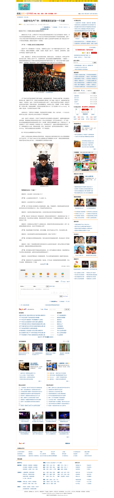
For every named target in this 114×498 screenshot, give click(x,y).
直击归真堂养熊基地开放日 (52, 305)
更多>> (68, 437)
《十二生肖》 (77, 103)
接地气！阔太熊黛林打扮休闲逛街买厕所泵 (30, 401)
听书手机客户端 (93, 269)
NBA (62, 465)
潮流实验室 (31, 472)
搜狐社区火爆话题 (78, 174)
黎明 (75, 117)
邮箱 (51, 479)
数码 (48, 476)
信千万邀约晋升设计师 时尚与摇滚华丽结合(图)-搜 (32, 326)
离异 (79, 117)
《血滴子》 (76, 101)
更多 (68, 281)
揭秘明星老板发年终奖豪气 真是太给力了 (84, 186)
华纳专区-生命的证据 (92, 211)
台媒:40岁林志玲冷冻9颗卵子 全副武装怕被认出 (59, 403)
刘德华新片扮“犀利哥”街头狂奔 (55, 389)
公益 (51, 465)
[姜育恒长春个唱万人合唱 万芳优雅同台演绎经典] (51, 415)
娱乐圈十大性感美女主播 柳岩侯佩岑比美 (84, 188)
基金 (54, 467)
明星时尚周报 (31, 474)
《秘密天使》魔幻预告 (91, 22)
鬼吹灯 (94, 272)
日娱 (36, 483)
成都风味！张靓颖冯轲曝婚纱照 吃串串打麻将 (31, 399)
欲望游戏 (82, 274)
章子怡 (87, 119)
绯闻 (91, 119)
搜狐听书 (76, 259)
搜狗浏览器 (78, 479)
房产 (71, 1)
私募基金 (53, 453)
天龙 (44, 481)
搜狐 (25, 1)
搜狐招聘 (42, 491)
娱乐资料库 (77, 90)
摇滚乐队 (59, 321)
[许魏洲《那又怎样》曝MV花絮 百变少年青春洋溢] (37, 415)
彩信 (58, 481)
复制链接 (55, 27)
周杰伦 (95, 13)
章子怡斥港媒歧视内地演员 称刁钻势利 (57, 395)
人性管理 (94, 278)
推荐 (76, 278)
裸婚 (88, 274)
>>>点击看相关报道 (48, 92)
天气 (48, 474)
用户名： (22, 286)
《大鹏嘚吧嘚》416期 (63, 363)
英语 (68, 472)
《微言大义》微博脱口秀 (87, 65)
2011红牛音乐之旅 (83, 67)
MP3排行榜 (89, 472)
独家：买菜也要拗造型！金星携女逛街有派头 (31, 389)
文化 (59, 474)
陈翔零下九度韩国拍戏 (89, 134)
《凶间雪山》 (77, 99)
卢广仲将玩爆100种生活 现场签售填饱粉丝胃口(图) (32, 324)
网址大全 (78, 476)
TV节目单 (78, 481)
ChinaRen (28, 1)
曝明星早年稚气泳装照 (91, 255)
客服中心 (51, 491)
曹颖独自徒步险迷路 (89, 136)
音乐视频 (50, 13)
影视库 (28, 486)
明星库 (24, 486)
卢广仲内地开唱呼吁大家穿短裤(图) (28, 328)
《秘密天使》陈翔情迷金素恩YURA (28, 373)
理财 (51, 467)
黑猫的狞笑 (79, 276)
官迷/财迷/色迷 (85, 269)
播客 (80, 1)
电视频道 (35, 465)
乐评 (55, 13)
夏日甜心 (31, 451)
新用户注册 (51, 286)
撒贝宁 (95, 119)
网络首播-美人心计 (79, 208)
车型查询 (89, 479)
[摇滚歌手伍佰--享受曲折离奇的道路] (51, 347)
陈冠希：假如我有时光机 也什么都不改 (57, 405)
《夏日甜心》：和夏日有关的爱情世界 (57, 379)
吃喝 (54, 474)
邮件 (83, 1)
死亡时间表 (93, 276)
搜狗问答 (76, 221)
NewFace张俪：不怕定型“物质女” (27, 375)
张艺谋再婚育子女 (92, 24)
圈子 (48, 479)
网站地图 (78, 491)
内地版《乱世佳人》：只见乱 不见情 (82, 57)
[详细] (39, 368)
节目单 (37, 486)
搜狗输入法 (78, 465)
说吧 (55, 483)
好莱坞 (29, 481)
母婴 (48, 472)
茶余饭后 (76, 234)
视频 (77, 1)
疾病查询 (78, 474)
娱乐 (58, 1)
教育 (59, 472)
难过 (33, 276)
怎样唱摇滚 (60, 326)
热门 (76, 272)
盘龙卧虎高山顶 (91, 215)
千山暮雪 (77, 67)
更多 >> (40, 381)
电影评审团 (25, 476)
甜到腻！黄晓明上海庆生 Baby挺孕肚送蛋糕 (30, 405)
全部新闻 (83, 491)
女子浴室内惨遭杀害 (91, 208)
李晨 (87, 117)
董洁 (78, 114)
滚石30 (83, 13)
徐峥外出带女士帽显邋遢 (80, 28)
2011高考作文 (65, 455)
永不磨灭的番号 (20, 451)
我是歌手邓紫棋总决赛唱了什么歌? (82, 230)
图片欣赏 (89, 474)
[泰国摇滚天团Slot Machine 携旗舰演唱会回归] (64, 415)
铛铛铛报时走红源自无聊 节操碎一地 (82, 55)
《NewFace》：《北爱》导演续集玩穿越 (58, 377)
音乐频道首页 (20, 17)
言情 (76, 274)
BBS (92, 1)
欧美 (42, 13)
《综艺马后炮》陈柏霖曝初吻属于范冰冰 (58, 375)
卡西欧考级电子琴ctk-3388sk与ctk (82, 224)
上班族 (63, 451)
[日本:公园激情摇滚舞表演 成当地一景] (37, 347)
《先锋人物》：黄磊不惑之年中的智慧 (57, 373)
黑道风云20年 (90, 272)
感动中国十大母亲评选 (34, 455)
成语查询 (78, 469)
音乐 (65, 467)
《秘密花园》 (77, 95)
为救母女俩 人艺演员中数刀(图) (55, 391)
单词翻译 (89, 476)
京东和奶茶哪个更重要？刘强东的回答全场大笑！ (32, 391)
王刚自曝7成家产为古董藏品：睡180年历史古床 (59, 401)
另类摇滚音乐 (60, 328)
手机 (51, 476)
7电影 (76, 69)
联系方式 (56, 491)
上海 (54, 479)
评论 (54, 465)
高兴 (26, 276)
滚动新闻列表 (26, 488)
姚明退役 (31, 453)
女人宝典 (89, 481)
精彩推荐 (76, 72)
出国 (62, 472)
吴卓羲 (82, 119)
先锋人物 (29, 478)
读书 (62, 474)
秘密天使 (85, 38)
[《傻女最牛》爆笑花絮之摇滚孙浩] (64, 347)
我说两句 (96, 1)
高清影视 (25, 469)
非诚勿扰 (75, 453)
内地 (35, 13)
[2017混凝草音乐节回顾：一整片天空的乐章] (24, 415)
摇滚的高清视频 (61, 317)
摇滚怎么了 (60, 324)
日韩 (46, 13)
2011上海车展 (43, 453)
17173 (32, 1)
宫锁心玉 (78, 213)
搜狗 (41, 1)
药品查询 (89, 467)
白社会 (64, 281)
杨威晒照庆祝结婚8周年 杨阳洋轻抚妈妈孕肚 (30, 393)
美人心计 (82, 213)
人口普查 (87, 453)
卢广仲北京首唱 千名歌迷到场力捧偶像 (29, 317)
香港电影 (34, 481)
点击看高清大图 (44, 29)
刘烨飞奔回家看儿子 (79, 134)
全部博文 (88, 491)
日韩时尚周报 (23, 379)
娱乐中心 (19, 462)
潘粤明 (92, 114)
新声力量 (92, 13)
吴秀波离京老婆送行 (90, 28)
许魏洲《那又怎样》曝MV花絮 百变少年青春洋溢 (37, 421)
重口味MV (87, 13)
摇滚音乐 (59, 319)
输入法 (48, 483)
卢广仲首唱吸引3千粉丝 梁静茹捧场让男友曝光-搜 (32, 335)
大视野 (29, 469)
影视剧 (65, 469)
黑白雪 (78, 274)
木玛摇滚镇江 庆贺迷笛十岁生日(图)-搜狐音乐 (31, 330)
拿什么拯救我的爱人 (92, 217)
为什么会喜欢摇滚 (61, 330)
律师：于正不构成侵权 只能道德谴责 (56, 397)
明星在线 (25, 474)
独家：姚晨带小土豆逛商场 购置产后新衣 (30, 397)
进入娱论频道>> (93, 47)
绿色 (68, 474)
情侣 (91, 117)
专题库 (32, 486)
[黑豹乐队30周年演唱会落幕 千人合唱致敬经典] (51, 427)
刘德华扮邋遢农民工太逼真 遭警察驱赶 (57, 393)
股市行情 (78, 472)
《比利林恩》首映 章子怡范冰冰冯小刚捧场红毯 (31, 387)
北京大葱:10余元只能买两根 (88, 146)
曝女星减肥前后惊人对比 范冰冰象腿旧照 (84, 192)
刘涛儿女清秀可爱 (89, 176)
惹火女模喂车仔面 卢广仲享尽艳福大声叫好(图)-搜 (32, 332)
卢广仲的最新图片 (61, 315)
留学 (65, 472)
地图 (52, 483)
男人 (54, 476)
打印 (61, 27)
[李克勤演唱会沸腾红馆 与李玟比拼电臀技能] (24, 427)
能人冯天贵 (78, 217)
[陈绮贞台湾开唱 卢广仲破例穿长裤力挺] (24, 347)
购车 (48, 469)
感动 (41, 276)
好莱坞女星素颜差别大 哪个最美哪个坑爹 (84, 190)
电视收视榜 (31, 476)
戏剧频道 (30, 467)
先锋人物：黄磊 (91, 30)
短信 (52, 481)
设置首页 (26, 491)
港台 (39, 13)
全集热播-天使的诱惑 (80, 211)
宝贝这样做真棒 (80, 278)
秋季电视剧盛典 (78, 65)
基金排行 (89, 465)
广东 (57, 479)
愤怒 (48, 276)
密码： (35, 286)
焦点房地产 (37, 1)
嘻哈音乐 (25, 483)
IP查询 (88, 469)
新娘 (51, 472)
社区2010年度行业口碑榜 (45, 455)
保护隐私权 (61, 491)
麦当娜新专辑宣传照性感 (80, 26)
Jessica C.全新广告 (79, 255)
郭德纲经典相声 (77, 269)
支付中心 (37, 491)
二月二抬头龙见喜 (24, 305)
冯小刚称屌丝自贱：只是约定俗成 (84, 49)
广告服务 (47, 491)
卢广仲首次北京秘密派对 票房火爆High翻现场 (31, 321)
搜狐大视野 (87, 451)
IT (65, 1)
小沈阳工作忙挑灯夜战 (80, 136)
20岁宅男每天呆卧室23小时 (88, 140)
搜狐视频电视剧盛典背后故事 (81, 30)
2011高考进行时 (76, 451)
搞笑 (55, 276)
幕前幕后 (91, 274)
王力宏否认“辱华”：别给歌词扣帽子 (56, 399)
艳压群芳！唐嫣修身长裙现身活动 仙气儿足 (30, 395)
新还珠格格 (85, 69)
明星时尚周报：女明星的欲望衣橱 (27, 377)
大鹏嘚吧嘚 (25, 472)
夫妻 (85, 109)
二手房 (54, 469)
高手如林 (64, 453)
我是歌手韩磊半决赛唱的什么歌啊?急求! (83, 228)
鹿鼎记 (48, 481)
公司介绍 (73, 491)
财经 (44, 467)
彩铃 (55, 481)
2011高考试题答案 (21, 455)
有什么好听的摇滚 (61, 332)
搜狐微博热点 (77, 123)
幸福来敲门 (78, 215)
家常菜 (82, 217)
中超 (65, 465)
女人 (74, 1)
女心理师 (82, 272)
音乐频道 (25, 467)
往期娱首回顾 (33, 488)
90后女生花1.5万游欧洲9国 (88, 142)
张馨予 (75, 119)
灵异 (76, 276)
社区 (33, 469)
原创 (65, 474)
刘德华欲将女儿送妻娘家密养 (81, 24)
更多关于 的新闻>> (46, 337)
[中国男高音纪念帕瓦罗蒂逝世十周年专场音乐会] (37, 427)
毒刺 (96, 215)
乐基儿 (82, 117)
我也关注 (85, 114)
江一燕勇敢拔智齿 (85, 126)
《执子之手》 (77, 97)
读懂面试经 (89, 278)
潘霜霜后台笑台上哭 (91, 245)
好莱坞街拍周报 (29, 379)
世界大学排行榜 (88, 455)
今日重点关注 (77, 20)
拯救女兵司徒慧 (91, 213)
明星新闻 (25, 465)
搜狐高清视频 (77, 197)
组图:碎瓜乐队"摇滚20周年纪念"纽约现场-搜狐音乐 (32, 315)
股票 (48, 467)
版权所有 (70, 493)
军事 (48, 465)
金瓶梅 (78, 272)
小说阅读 (89, 483)
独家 (29, 483)
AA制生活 (77, 38)
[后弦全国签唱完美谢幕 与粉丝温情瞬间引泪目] (64, 427)
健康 (51, 474)
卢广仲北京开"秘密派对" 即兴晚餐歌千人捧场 (31, 319)
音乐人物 (26, 17)
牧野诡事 (89, 276)
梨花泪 (82, 215)
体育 (53, 1)
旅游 (44, 474)
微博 (89, 1)
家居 (51, 469)
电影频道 (30, 465)
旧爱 (79, 119)
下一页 (46, 264)
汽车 (68, 1)
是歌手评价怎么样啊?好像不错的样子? (83, 226)
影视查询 (78, 467)
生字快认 (78, 483)
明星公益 (25, 481)
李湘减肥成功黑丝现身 (91, 26)
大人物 (24, 478)
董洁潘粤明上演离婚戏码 (88, 106)
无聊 (62, 276)
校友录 (67, 476)
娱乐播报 (35, 467)
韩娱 (32, 483)
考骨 (83, 276)
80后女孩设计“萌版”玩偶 (87, 144)
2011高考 (75, 455)
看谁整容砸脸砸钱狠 (79, 245)
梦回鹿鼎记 (79, 69)
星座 (54, 472)
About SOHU (68, 491)
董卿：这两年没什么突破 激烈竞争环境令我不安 (59, 387)
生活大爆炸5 (93, 38)
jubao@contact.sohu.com (63, 495)
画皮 (96, 213)
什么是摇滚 (60, 335)
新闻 (44, 465)
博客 (86, 1)
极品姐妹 (95, 274)
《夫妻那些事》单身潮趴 (80, 22)
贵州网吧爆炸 (54, 455)
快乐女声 (53, 451)
